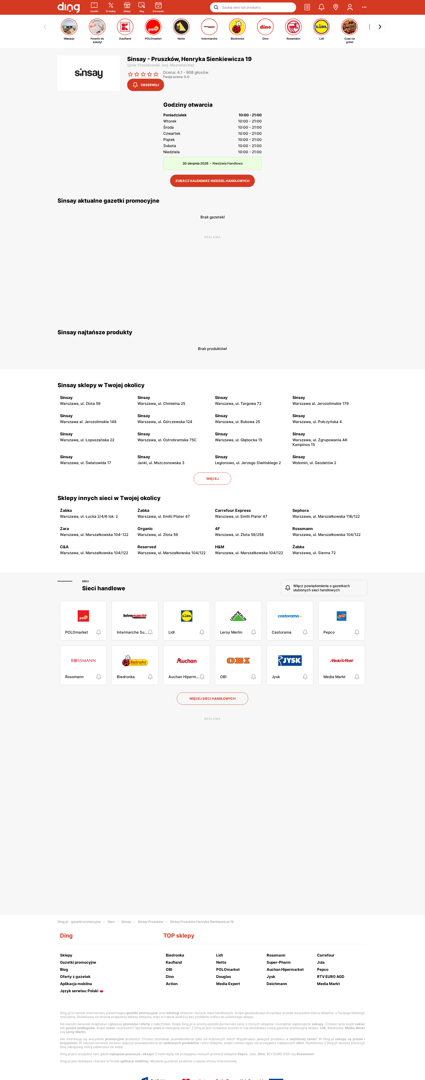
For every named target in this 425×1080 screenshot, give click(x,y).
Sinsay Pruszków (150, 922)
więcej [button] (212, 479)
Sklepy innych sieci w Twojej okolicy (109, 498)
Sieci (85, 581)
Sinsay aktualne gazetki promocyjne (108, 200)
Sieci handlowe (103, 588)
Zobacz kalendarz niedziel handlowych (212, 181)
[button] (307, 7)
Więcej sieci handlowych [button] (212, 698)
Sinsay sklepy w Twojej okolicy (101, 385)
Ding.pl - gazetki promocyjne (79, 922)
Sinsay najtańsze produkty (95, 332)
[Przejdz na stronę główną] (69, 7)
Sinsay (126, 922)
